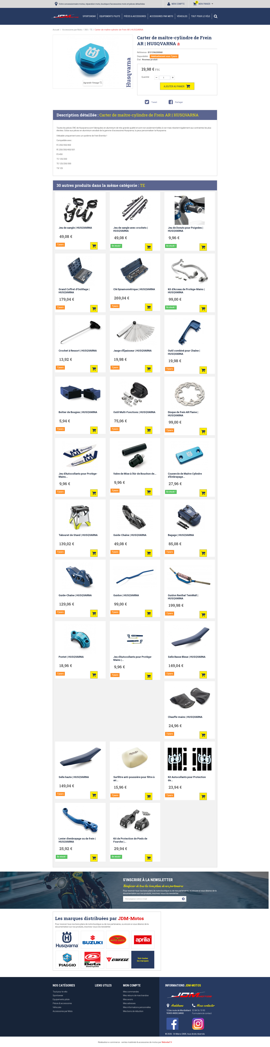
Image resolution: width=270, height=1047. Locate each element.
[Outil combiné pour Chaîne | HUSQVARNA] (189, 333)
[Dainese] (117, 960)
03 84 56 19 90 (198, 1010)
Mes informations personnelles (137, 1007)
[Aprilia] (143, 940)
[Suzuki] (92, 940)
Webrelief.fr (167, 1042)
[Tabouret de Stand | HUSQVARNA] (80, 517)
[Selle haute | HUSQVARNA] (80, 759)
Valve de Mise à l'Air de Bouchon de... (134, 473)
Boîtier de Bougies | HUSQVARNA (78, 412)
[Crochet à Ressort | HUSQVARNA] (80, 333)
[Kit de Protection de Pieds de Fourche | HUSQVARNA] (135, 821)
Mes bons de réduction (133, 1011)
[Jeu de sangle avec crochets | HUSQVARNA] (135, 210)
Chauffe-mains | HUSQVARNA (185, 716)
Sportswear (89, 16)
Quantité (145, 77)
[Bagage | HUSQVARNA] (189, 517)
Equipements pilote (109, 16)
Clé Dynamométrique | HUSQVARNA (134, 289)
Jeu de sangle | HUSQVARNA (75, 227)
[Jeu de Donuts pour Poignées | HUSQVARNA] (189, 210)
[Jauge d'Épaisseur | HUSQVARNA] (135, 333)
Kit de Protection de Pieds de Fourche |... (130, 840)
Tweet (154, 102)
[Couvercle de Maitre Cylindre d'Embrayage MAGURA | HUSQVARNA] (189, 456)
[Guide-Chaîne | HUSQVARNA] (135, 517)
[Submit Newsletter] (183, 899)
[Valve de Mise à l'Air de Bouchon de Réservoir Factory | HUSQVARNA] (135, 456)
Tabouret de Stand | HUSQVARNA (78, 535)
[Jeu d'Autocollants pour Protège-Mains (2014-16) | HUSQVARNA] (80, 456)
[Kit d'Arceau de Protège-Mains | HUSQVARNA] (189, 271)
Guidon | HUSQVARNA (126, 595)
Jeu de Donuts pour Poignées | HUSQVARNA (185, 229)
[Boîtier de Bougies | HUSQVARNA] (80, 394)
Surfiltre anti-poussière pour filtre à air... (134, 779)
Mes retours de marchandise (135, 995)
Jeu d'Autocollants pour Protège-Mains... (78, 475)
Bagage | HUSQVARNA (181, 535)
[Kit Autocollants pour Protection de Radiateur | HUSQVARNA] (189, 759)
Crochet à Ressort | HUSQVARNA (78, 350)
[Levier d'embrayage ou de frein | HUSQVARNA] (80, 821)
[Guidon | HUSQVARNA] (135, 577)
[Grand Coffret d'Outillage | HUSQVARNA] (80, 271)
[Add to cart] (94, 245)
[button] (215, 16)
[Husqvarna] (67, 940)
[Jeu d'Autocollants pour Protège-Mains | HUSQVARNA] (135, 639)
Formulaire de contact (202, 1013)
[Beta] (92, 960)
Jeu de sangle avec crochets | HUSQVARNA (130, 229)
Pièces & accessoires (135, 16)
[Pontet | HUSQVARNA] (80, 639)
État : (139, 59)
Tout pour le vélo (200, 16)
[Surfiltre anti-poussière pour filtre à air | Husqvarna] (135, 759)
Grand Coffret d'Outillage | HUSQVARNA (74, 291)
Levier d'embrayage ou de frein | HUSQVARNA (77, 840)
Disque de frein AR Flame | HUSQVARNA (183, 414)
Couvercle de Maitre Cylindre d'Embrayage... (185, 475)
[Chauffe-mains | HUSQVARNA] (189, 699)
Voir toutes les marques (143, 959)
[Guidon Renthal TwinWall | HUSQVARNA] (189, 577)
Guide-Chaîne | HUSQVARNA (129, 535)
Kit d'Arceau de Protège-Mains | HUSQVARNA (186, 291)
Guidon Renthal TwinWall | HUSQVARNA (183, 597)
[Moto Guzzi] (117, 940)
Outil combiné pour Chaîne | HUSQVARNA (184, 352)
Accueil (56, 30)
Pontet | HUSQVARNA (71, 656)
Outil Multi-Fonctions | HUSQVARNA (134, 412)
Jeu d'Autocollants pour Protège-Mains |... (132, 658)
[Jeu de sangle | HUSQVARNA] (80, 210)
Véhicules (182, 16)
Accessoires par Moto (161, 16)
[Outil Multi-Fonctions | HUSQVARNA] (135, 394)
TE (142, 185)
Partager (179, 102)
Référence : (142, 52)
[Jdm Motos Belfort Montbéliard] (65, 16)
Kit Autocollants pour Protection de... (187, 779)
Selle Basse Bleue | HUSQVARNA (186, 656)
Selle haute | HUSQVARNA (74, 777)
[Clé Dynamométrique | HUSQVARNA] (135, 271)
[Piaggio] (67, 960)
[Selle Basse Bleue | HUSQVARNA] (189, 639)
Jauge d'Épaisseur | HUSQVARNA (132, 350)
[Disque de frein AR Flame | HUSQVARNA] (189, 394)
